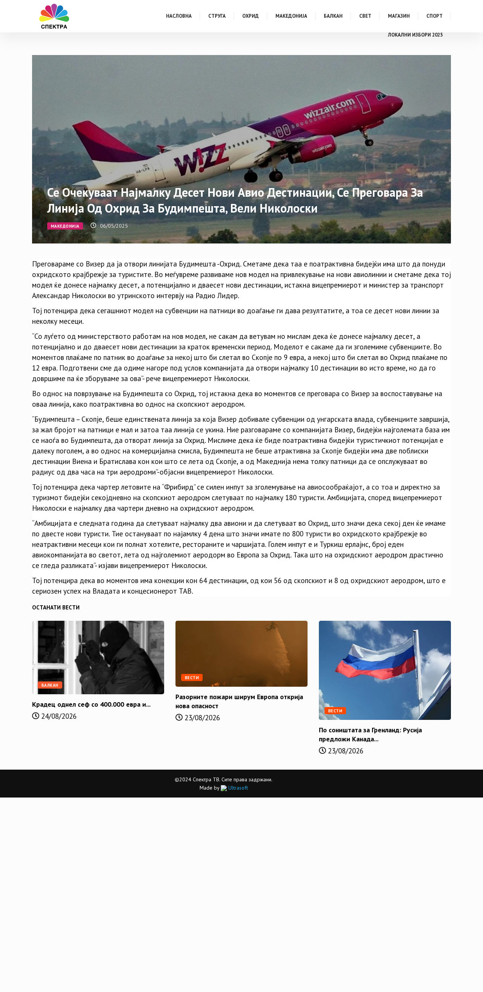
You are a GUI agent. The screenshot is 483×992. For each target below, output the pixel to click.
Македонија (291, 16)
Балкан (333, 16)
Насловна (179, 16)
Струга (217, 16)
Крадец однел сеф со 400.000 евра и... (91, 704)
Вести (192, 677)
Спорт (434, 16)
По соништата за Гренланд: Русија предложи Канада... (370, 734)
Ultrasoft (237, 787)
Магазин (399, 16)
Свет (365, 16)
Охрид (250, 16)
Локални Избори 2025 (415, 35)
